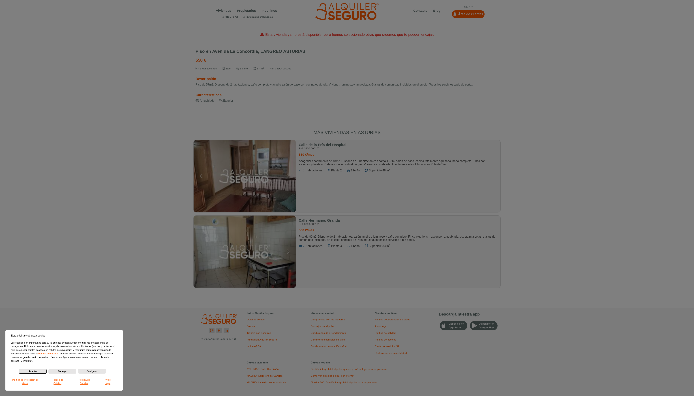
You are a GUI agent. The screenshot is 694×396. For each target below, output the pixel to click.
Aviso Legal (108, 381)
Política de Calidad (57, 381)
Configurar (92, 371)
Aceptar (33, 371)
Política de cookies (48, 353)
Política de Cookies (84, 381)
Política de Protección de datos (25, 381)
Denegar (62, 371)
